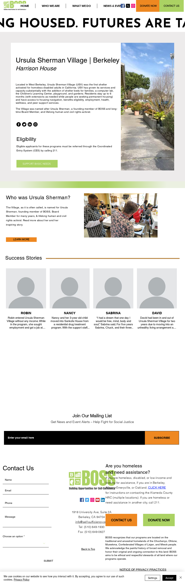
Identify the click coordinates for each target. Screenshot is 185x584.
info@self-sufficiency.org (91, 522)
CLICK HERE (157, 487)
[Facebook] (123, 6)
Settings (152, 578)
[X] (128, 6)
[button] (50, 6)
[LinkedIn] (30, 124)
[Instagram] (133, 6)
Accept (169, 578)
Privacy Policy (21, 579)
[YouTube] (98, 500)
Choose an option (13, 536)
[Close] (180, 578)
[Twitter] (24, 124)
